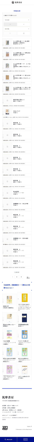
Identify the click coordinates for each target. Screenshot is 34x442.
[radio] (10, 24)
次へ (28, 277)
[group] (17, 24)
